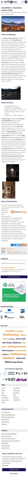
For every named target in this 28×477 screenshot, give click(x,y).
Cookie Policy (5, 447)
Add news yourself (14, 276)
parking (19, 331)
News (3, 390)
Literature (16, 397)
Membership (5, 419)
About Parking (6, 412)
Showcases (16, 388)
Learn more (5, 465)
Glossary (4, 424)
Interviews (16, 390)
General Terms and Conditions (11, 440)
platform (5, 354)
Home (3, 388)
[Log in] (26, 2)
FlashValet (11, 339)
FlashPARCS (10, 331)
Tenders (4, 395)
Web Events (16, 399)
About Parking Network (8, 414)
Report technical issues (8, 438)
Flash (8, 250)
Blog (14, 395)
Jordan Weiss (10, 248)
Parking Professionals (8, 417)
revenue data (20, 350)
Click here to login (15, 271)
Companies (5, 397)
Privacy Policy (6, 445)
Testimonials (5, 421)
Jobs (3, 392)
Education (16, 392)
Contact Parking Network (9, 433)
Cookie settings (14, 473)
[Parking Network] (8, 1)
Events (4, 402)
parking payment (17, 346)
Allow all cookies (14, 469)
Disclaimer (5, 443)
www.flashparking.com (13, 251)
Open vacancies (6, 436)
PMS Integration (8, 350)
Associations (5, 400)
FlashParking (5, 205)
